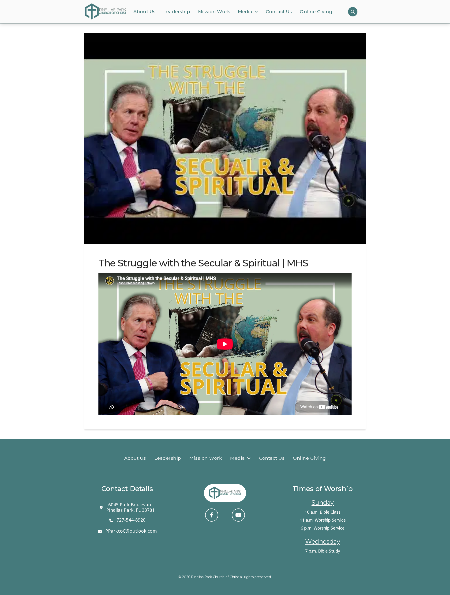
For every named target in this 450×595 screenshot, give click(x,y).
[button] (352, 11)
